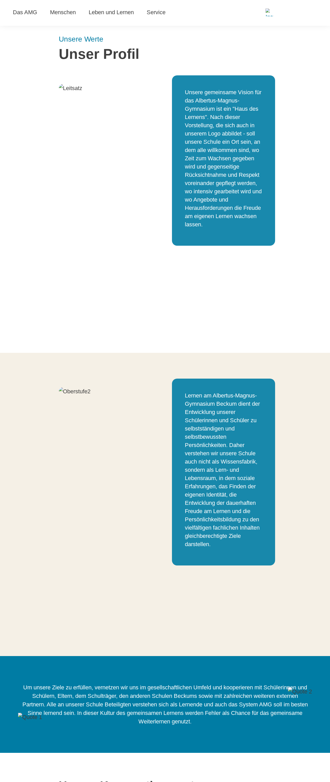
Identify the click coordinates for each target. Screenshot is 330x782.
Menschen (63, 12)
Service (156, 12)
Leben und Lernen (111, 12)
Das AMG (25, 12)
